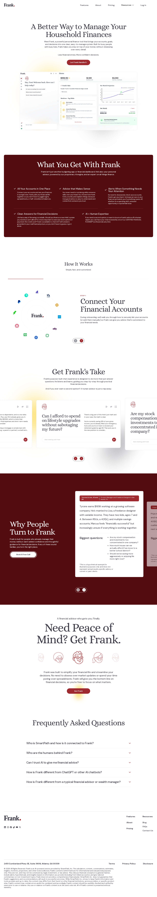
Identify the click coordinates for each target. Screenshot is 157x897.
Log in (143, 5)
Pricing (111, 5)
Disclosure (148, 864)
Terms (112, 864)
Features (84, 5)
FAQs (145, 826)
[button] (127, 5)
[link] (9, 5)
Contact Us (148, 831)
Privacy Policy (129, 864)
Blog (145, 822)
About (98, 5)
